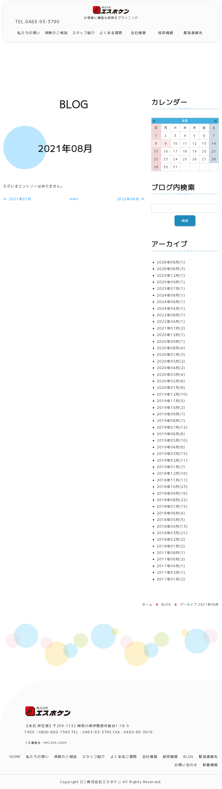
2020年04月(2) (171, 367)
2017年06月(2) (171, 559)
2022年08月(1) (171, 315)
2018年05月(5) (171, 519)
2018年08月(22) (172, 499)
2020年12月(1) (171, 334)
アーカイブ (169, 244)
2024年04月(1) (171, 308)
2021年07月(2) (171, 328)
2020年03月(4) (171, 374)
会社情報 (138, 32)
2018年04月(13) (172, 526)
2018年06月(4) (171, 513)
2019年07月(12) (172, 427)
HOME (15, 756)
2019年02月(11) (172, 460)
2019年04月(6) (171, 447)
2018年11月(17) (172, 480)
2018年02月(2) (171, 539)
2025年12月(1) (171, 275)
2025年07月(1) (171, 288)
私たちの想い (28, 32)
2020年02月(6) (171, 381)
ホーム (147, 604)
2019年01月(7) (171, 466)
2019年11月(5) (171, 400)
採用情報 (165, 32)
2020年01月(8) (171, 387)
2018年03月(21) (172, 532)
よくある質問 (111, 32)
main (74, 198)
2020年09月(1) (171, 341)
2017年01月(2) (171, 579)
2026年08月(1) (171, 262)
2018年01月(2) (171, 546)
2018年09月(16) (172, 493)
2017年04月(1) (171, 566)
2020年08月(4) (171, 348)
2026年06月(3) (171, 268)
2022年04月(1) (171, 321)
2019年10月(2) (171, 407)
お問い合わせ (186, 764)
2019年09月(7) (171, 414)
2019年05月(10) (172, 440)
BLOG (166, 604)
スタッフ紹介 (83, 32)
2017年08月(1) (171, 552)
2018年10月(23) (172, 486)
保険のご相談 (56, 32)
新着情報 (210, 764)
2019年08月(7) (171, 420)
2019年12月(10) (172, 394)
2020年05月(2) (171, 361)
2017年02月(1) (171, 572)
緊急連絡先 (193, 32)
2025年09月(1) (171, 282)
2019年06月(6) (171, 433)
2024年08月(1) (171, 295)
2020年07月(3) (171, 354)
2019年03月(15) (172, 453)
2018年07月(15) (172, 506)
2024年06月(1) (171, 301)
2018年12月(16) (172, 473)
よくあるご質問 (123, 756)
